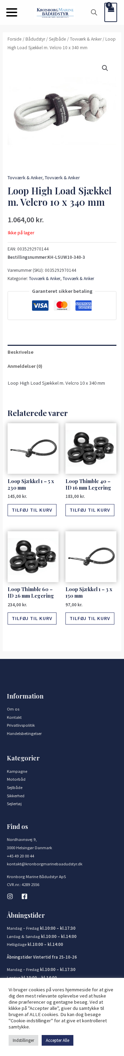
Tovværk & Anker (86, 39)
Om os (13, 709)
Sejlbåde (57, 39)
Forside (15, 39)
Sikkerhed (15, 795)
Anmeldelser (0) (25, 366)
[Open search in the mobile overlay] (94, 12)
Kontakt (14, 717)
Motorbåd (16, 779)
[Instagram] (10, 896)
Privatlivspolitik (21, 725)
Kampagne (17, 771)
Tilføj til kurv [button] (32, 510)
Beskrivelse (20, 352)
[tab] (62, 352)
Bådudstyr (35, 39)
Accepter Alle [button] (57, 1040)
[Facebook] (24, 896)
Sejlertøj (14, 803)
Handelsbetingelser (24, 733)
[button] (11, 12)
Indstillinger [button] (23, 1040)
